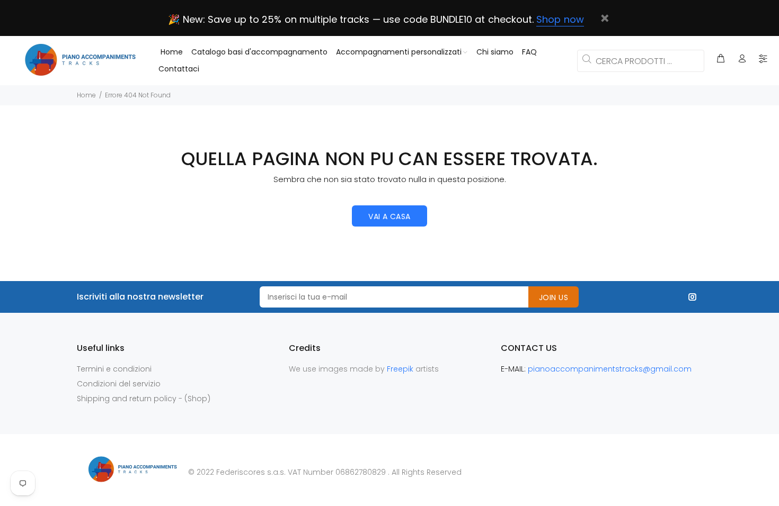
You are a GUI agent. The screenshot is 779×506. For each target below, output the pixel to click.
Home (86, 95)
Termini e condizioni (114, 369)
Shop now (559, 19)
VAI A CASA (389, 216)
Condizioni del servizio (119, 383)
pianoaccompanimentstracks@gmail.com (610, 369)
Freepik (401, 369)
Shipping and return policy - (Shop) (143, 398)
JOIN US (553, 297)
